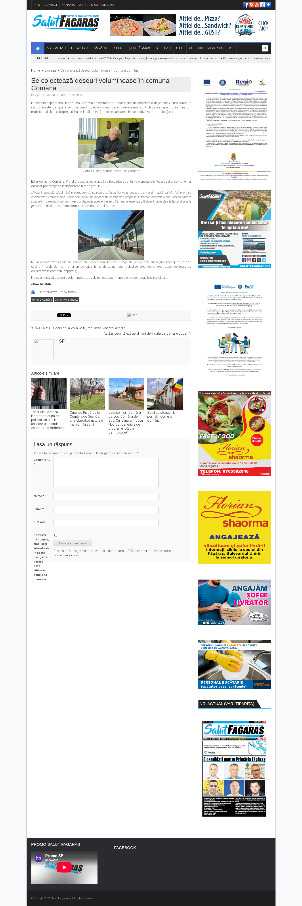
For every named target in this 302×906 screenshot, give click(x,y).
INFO (37, 4)
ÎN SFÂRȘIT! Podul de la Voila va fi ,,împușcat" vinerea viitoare (80, 328)
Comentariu (42, 462)
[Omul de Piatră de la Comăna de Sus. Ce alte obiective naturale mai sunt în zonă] (87, 394)
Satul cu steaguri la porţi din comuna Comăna (161, 417)
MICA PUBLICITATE (103, 4)
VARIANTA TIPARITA (74, 4)
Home (35, 70)
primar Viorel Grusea (66, 299)
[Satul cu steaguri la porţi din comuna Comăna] (165, 394)
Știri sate (50, 70)
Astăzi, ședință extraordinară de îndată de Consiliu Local (145, 333)
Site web (40, 522)
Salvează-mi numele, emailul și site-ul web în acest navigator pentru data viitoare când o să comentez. (41, 557)
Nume (39, 496)
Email (39, 509)
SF (57, 95)
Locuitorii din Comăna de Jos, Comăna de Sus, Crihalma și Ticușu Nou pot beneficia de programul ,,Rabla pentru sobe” (126, 422)
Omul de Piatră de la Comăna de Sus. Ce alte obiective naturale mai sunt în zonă (86, 418)
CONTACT (51, 4)
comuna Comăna (42, 299)
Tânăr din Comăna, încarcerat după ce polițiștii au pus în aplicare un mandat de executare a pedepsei (48, 420)
